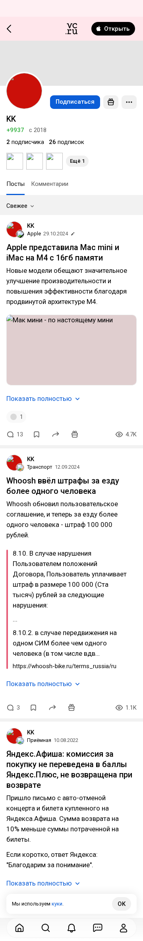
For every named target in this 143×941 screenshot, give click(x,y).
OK (122, 903)
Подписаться (75, 101)
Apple (34, 234)
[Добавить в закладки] (36, 434)
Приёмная (39, 740)
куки (57, 904)
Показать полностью (39, 398)
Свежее (16, 205)
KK (30, 225)
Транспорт (39, 467)
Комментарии (49, 183)
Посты (15, 183)
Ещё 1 (77, 161)
